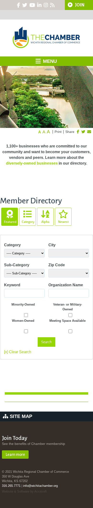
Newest (63, 222)
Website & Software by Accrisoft (24, 491)
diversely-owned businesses (32, 163)
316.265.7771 (11, 486)
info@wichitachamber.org (40, 486)
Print (58, 132)
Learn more (15, 455)
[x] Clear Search (17, 352)
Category (28, 222)
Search (46, 342)
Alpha (45, 222)
